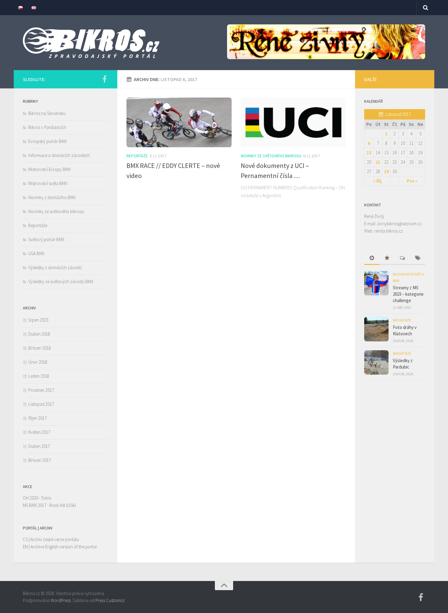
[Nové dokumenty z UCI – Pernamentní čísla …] (293, 122)
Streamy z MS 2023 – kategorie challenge (408, 294)
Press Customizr (110, 600)
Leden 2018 (38, 376)
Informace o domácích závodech (59, 155)
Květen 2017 (39, 432)
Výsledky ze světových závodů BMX (60, 281)
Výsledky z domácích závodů (55, 267)
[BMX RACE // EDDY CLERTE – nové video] (179, 122)
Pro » (412, 181)
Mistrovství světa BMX (47, 183)
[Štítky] (417, 258)
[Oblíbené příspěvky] (387, 258)
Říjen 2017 (37, 418)
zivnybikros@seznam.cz (399, 223)
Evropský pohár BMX (47, 141)
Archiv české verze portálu (54, 539)
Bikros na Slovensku (47, 113)
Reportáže (137, 156)
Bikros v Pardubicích (47, 127)
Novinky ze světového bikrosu (271, 156)
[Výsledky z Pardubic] (376, 362)
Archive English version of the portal (63, 547)
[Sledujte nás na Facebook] (104, 79)
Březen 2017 (39, 460)
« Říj (377, 181)
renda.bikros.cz (388, 231)
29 (386, 171)
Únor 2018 (37, 362)
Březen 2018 (39, 348)
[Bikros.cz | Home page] (91, 42)
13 (369, 152)
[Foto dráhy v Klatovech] (376, 329)
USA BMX (36, 253)
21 (377, 162)
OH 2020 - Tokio (37, 498)
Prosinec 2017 (41, 390)
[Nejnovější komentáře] (402, 258)
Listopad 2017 (41, 404)
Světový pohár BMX (46, 239)
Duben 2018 (39, 334)
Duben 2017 (39, 446)
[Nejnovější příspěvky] (371, 258)
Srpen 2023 (38, 320)
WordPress (61, 600)
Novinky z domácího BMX (52, 197)
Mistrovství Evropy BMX (49, 169)
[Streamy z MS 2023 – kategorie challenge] (376, 283)
